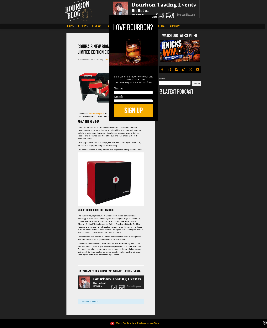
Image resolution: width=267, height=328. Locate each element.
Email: (118, 96)
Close (154, 16)
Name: (118, 88)
